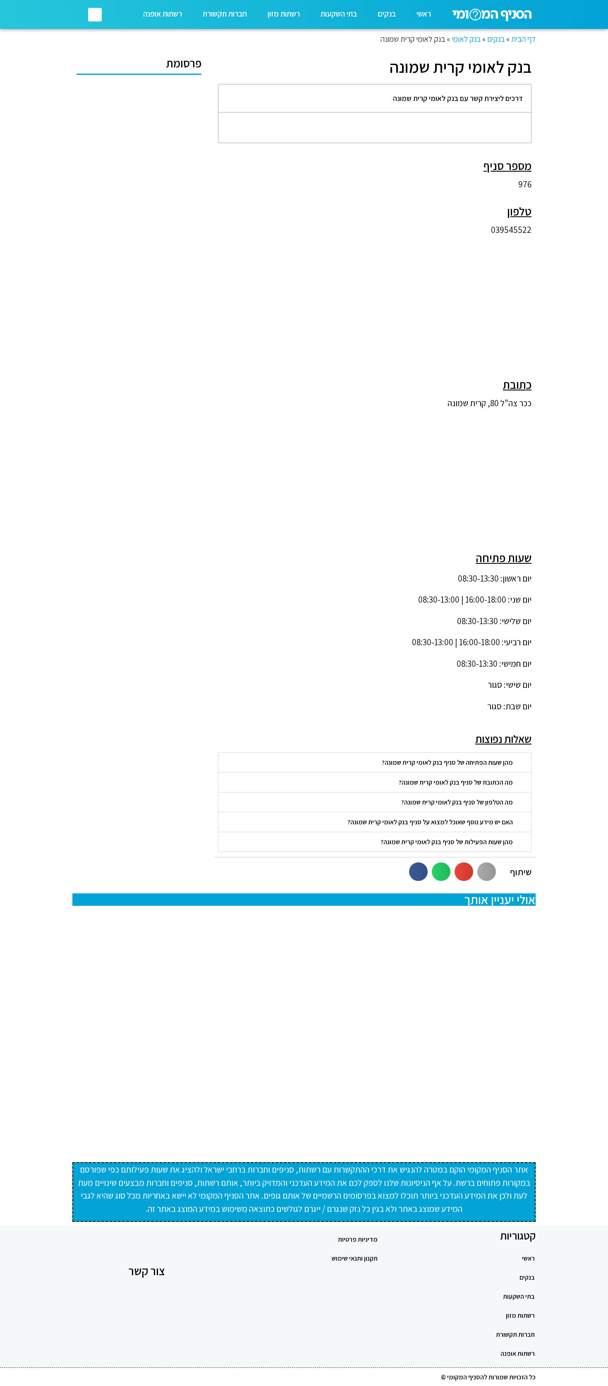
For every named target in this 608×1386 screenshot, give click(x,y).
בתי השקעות (339, 14)
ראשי (424, 14)
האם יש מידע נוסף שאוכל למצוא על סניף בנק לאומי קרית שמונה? (430, 822)
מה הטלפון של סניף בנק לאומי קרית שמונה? (457, 802)
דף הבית (523, 39)
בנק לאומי (466, 39)
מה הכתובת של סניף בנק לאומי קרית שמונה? (456, 782)
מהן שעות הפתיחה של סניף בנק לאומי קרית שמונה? (447, 762)
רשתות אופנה (162, 14)
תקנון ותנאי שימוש (355, 1258)
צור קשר (147, 1270)
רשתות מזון (284, 14)
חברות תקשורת (225, 14)
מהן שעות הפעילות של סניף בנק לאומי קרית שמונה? (447, 842)
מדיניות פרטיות (358, 1239)
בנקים (387, 14)
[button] (95, 15)
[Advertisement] (374, 300)
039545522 (511, 229)
